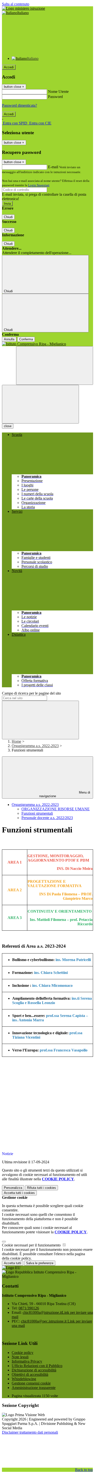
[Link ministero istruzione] (23, 8)
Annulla (9, 339)
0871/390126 (29, 1308)
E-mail (53, 167)
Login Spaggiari (38, 185)
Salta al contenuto (15, 4)
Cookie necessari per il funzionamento (32, 1245)
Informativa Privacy (27, 1361)
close (7, 426)
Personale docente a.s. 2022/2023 (47, 818)
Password (55, 97)
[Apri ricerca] (54, 365)
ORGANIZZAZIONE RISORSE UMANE (55, 809)
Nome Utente (58, 91)
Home (16, 741)
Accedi (9, 67)
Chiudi (8, 217)
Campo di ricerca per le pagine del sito (31, 693)
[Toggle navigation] (40, 404)
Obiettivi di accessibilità (30, 1374)
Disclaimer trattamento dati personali (30, 1432)
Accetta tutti (19, 1193)
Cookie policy (22, 1352)
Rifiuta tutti (41, 1188)
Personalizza (13, 1188)
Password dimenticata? (19, 105)
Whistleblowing (24, 1379)
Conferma (26, 339)
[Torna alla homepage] (47, 344)
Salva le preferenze (39, 1263)
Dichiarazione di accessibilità (34, 1370)
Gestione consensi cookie (31, 1383)
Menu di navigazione (64, 794)
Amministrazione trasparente (34, 1388)
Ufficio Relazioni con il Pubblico (37, 1366)
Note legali (20, 1357)
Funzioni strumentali (37, 813)
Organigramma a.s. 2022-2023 (35, 746)
